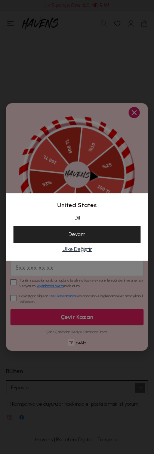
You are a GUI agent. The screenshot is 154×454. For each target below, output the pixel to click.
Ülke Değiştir (77, 249)
